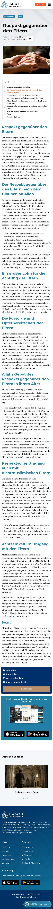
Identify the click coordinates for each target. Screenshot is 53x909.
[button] (49, 5)
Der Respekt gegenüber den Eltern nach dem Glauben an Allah (24, 91)
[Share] (30, 38)
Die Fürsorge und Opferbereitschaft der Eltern (25, 98)
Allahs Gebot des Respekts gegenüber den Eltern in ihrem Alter (27, 102)
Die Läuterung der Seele (26, 792)
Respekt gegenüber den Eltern (19, 87)
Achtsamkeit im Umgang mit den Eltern (22, 111)
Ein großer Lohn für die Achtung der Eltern (23, 95)
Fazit (9, 114)
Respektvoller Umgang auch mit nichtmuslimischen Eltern (27, 107)
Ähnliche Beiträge (14, 117)
